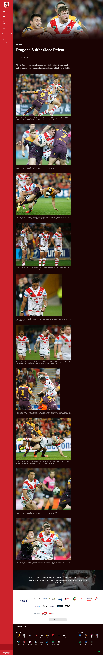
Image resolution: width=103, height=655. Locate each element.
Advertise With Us (44, 652)
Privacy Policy (24, 652)
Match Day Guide (6, 18)
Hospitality (4, 42)
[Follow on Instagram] (39, 626)
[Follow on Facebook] (33, 626)
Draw (3, 16)
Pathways (4, 26)
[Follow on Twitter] (36, 626)
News (3, 11)
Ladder (4, 21)
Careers (30, 652)
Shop (3, 39)
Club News (19, 44)
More (3, 33)
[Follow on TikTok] (29, 626)
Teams (4, 23)
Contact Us (37, 652)
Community (5, 28)
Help (33, 652)
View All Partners (58, 619)
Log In (5, 648)
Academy (4, 31)
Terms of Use (18, 652)
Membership (5, 37)
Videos (4, 13)
